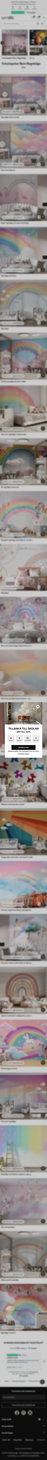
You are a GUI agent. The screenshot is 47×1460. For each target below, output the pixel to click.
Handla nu (23, 747)
